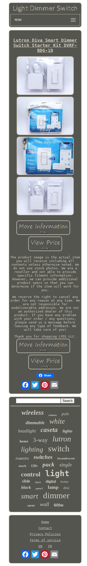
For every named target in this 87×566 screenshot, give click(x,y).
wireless (33, 412)
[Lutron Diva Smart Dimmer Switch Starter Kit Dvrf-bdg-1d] (45, 76)
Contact (45, 528)
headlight (27, 430)
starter (31, 505)
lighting (32, 449)
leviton (64, 481)
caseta (49, 429)
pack (49, 464)
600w (58, 505)
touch (22, 466)
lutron (61, 438)
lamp (53, 487)
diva (66, 488)
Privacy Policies (45, 534)
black (26, 487)
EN (40, 546)
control (30, 474)
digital (51, 481)
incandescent (66, 458)
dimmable (35, 422)
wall (44, 504)
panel (39, 488)
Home (45, 522)
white (57, 421)
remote (53, 415)
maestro (22, 458)
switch (58, 448)
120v (34, 466)
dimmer (56, 495)
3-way (40, 440)
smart (29, 496)
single (65, 465)
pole (65, 414)
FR (50, 546)
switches (43, 457)
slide (26, 481)
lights (67, 431)
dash (38, 482)
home (24, 441)
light (57, 473)
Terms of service (45, 540)
